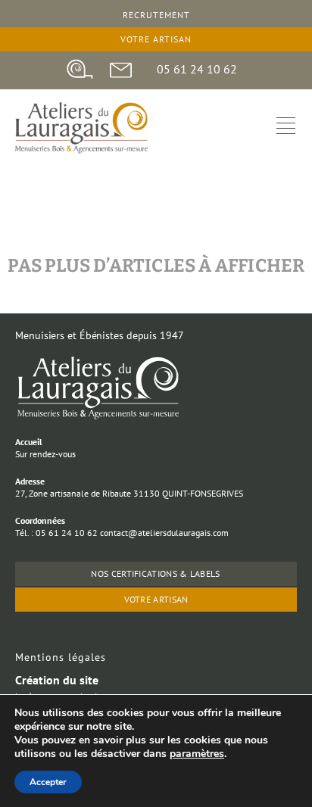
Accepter (48, 782)
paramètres (197, 754)
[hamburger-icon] (286, 127)
